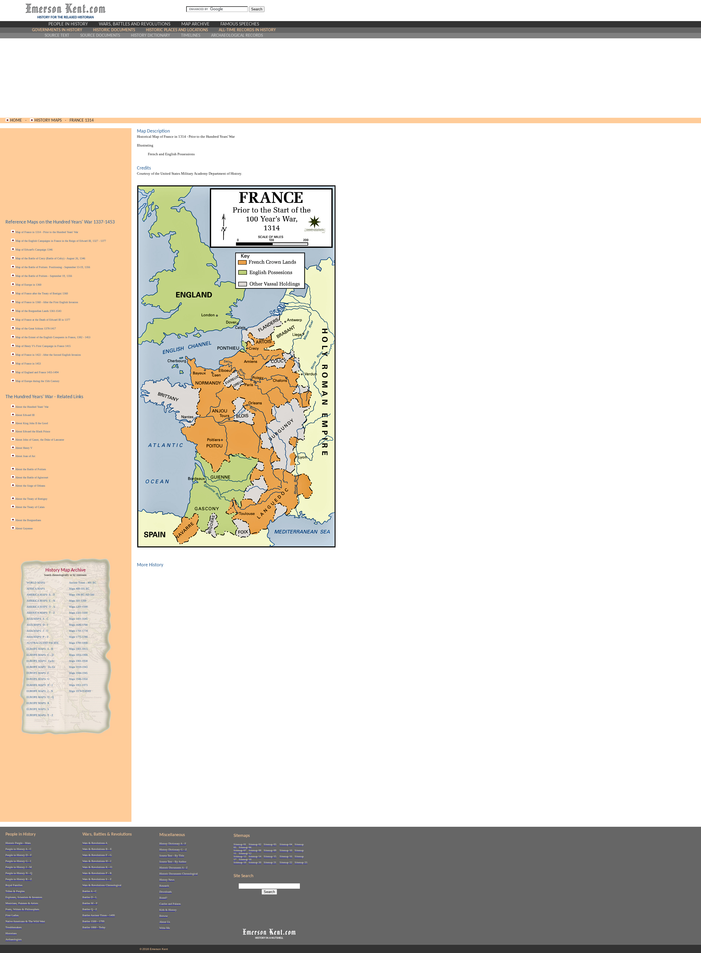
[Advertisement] (154, 78)
